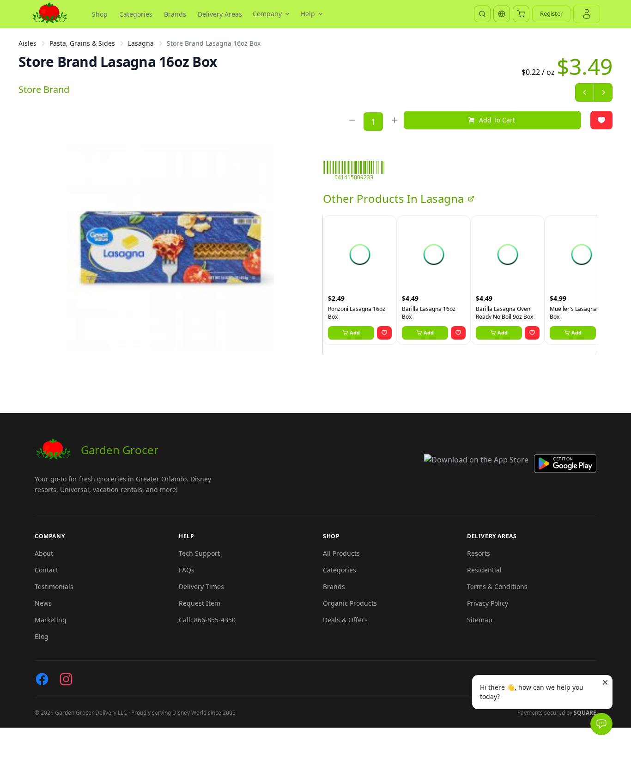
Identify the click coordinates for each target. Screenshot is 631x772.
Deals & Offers (345, 619)
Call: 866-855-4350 (207, 619)
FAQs (186, 569)
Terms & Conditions (497, 586)
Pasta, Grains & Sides (82, 43)
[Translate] (501, 14)
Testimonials (54, 586)
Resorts (478, 553)
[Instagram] (66, 679)
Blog (42, 636)
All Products (341, 553)
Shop (100, 14)
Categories (135, 14)
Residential (484, 569)
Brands (175, 14)
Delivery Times (201, 586)
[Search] (482, 14)
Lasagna (141, 43)
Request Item (199, 603)
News (43, 603)
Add (355, 332)
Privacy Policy (487, 603)
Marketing (51, 619)
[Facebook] (42, 679)
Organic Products (350, 603)
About (44, 553)
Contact (46, 569)
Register (551, 13)
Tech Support (199, 553)
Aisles (27, 43)
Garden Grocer (119, 449)
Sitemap (479, 619)
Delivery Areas (220, 14)
